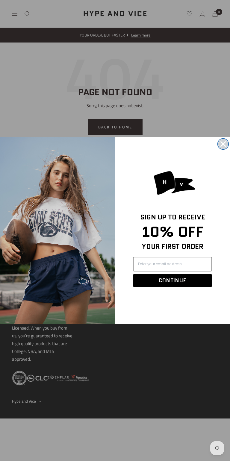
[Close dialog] (223, 144)
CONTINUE (172, 280)
